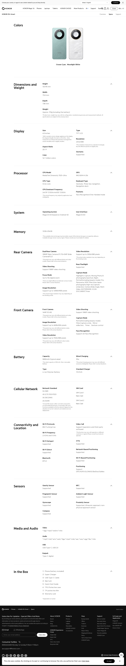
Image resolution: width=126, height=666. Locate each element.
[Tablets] (58, 8)
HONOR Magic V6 (28, 8)
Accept (109, 661)
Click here (85, 661)
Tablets (55, 8)
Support (93, 8)
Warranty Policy (101, 621)
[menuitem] (111, 84)
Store (114, 8)
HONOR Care (101, 635)
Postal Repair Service (103, 628)
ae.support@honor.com (11, 649)
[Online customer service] (121, 655)
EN (120, 8)
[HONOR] (6, 609)
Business (83, 626)
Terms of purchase (86, 637)
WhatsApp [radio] (20, 630)
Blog (51, 623)
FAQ (82, 628)
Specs (111, 14)
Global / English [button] (86, 2)
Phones (39, 8)
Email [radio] (6, 630)
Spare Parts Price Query (103, 626)
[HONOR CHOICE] (72, 8)
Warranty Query (101, 623)
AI (86, 8)
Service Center (101, 619)
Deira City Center (55, 642)
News (51, 621)
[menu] (108, 8)
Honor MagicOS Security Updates (102, 632)
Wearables (69, 626)
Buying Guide (85, 619)
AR (123, 8)
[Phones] (42, 8)
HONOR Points (85, 640)
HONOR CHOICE (65, 8)
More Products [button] (79, 8)
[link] (105, 8)
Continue (115, 2)
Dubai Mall (53, 635)
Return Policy (85, 630)
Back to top (119, 609)
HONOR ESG (53, 626)
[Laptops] (50, 8)
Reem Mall (53, 637)
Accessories (69, 630)
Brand (52, 619)
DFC (51, 639)
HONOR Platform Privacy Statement (19, 626)
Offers (83, 621)
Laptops (47, 8)
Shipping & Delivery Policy (86, 634)
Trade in (83, 623)
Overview (103, 14)
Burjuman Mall (54, 644)
